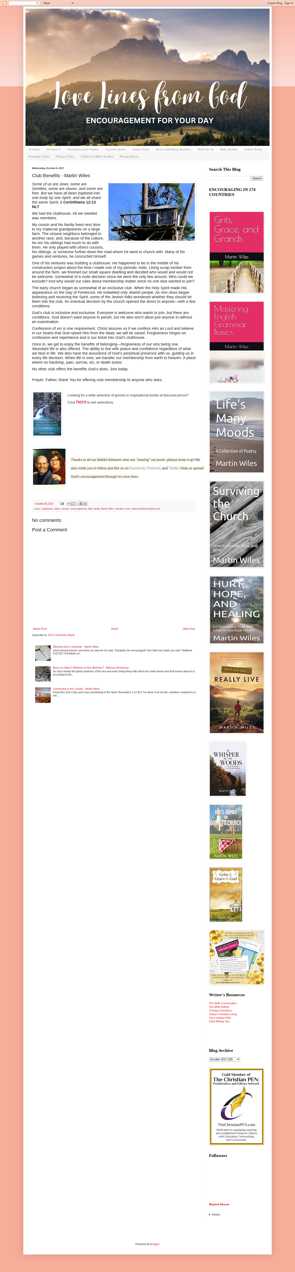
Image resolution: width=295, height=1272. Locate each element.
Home (114, 628)
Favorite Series (115, 149)
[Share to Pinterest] (85, 504)
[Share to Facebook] (81, 504)
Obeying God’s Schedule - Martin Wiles (76, 646)
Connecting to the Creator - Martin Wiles (76, 688)
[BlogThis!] (73, 504)
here (81, 402)
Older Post (189, 628)
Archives (34, 149)
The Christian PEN (220, 1017)
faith (90, 508)
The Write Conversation (223, 1003)
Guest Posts (141, 149)
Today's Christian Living (223, 1014)
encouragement (78, 508)
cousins (65, 508)
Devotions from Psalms (83, 149)
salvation (119, 508)
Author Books (253, 149)
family (97, 508)
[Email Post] (62, 503)
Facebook (137, 468)
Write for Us (205, 149)
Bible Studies (229, 149)
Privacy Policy (65, 156)
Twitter (174, 468)
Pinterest (153, 468)
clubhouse (47, 508)
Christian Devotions (220, 1010)
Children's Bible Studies (97, 156)
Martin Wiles (107, 508)
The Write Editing (219, 1006)
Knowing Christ (39, 156)
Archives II (54, 149)
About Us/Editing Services (173, 149)
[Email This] (69, 504)
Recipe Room (129, 156)
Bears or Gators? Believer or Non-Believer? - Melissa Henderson (91, 667)
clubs (57, 508)
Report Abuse (219, 1204)
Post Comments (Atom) (61, 635)
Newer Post (40, 628)
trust (127, 508)
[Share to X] (77, 504)
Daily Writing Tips (219, 1021)
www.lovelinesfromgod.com (146, 508)
